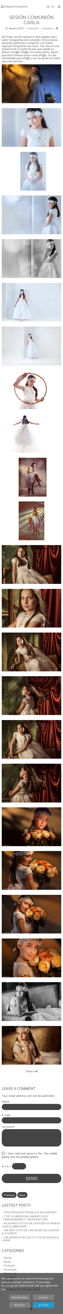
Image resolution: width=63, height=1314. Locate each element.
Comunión (32, 28)
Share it (30, 1071)
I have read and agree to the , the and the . (29, 1155)
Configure (43, 1297)
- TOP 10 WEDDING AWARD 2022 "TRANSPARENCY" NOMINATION (25, 1217)
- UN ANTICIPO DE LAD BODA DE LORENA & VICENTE (30, 1231)
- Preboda (8, 1265)
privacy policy (29, 1157)
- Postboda (9, 1269)
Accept (44, 1305)
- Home (7, 1258)
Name (5, 1101)
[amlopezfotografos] (14, 6)
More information (20, 1297)
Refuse (21, 1305)
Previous (9, 1195)
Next (22, 1195)
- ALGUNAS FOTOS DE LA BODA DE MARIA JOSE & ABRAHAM (31, 1224)
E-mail (6, 1115)
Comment (8, 1126)
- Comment (46, 28)
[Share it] (56, 28)
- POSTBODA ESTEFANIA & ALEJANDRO (29, 1212)
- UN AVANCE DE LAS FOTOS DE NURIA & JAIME (30, 1238)
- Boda (6, 1262)
